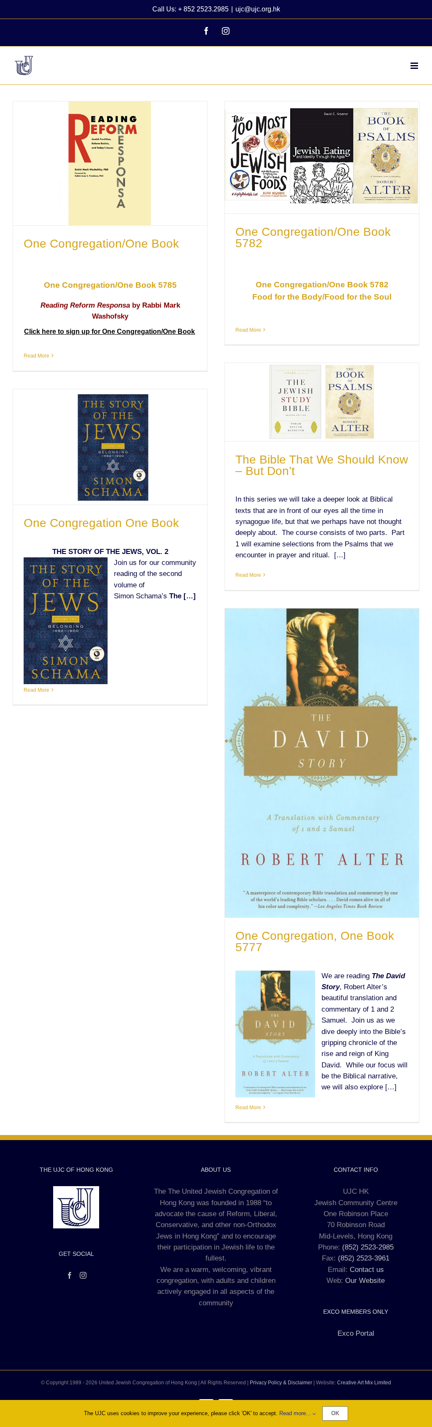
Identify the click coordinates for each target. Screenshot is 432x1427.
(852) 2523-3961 (363, 1258)
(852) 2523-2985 (368, 1247)
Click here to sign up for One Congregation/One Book (109, 331)
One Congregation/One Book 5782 (313, 237)
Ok (335, 1413)
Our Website (365, 1281)
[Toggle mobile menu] (414, 65)
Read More (36, 356)
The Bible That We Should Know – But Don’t (321, 465)
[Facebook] (69, 1275)
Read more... (296, 1413)
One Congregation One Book (101, 522)
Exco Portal (356, 1333)
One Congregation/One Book (101, 243)
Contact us (367, 1270)
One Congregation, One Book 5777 (314, 941)
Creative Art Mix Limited (364, 1383)
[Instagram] (83, 1275)
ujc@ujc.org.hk (257, 9)
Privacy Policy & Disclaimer (281, 1383)
